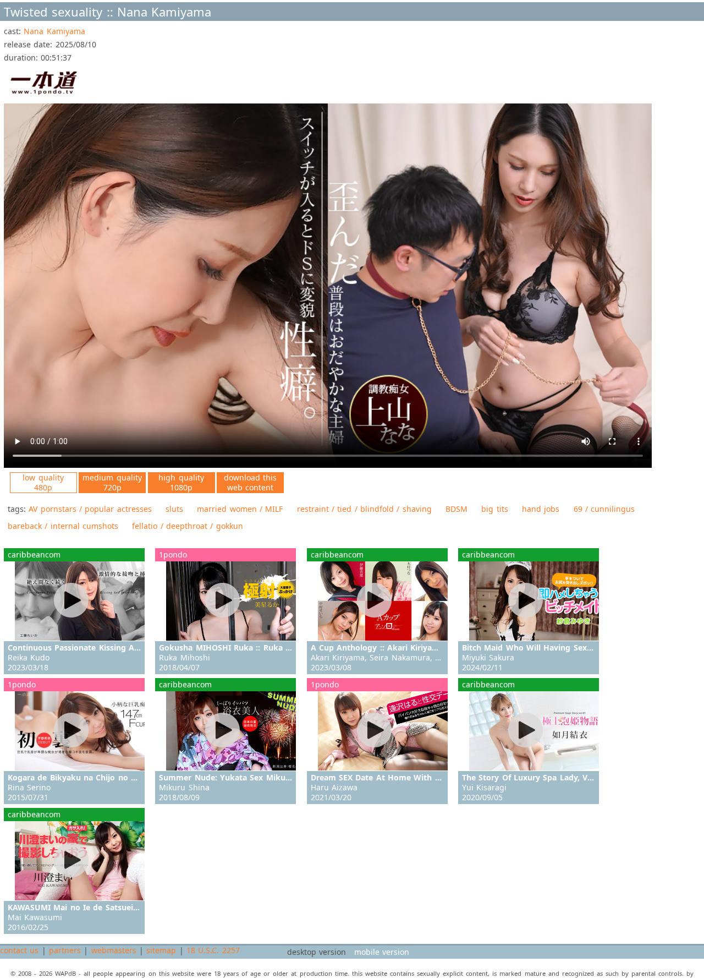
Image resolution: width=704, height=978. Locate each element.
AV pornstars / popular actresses (90, 509)
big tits (494, 509)
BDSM (457, 509)
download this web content (250, 482)
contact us (19, 950)
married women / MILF (240, 509)
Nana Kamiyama (54, 31)
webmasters (113, 950)
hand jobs (540, 509)
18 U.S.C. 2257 (213, 950)
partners (65, 950)
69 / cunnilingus (604, 509)
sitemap (161, 950)
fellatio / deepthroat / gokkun (187, 526)
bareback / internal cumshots (63, 526)
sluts (174, 509)
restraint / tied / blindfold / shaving (364, 509)
